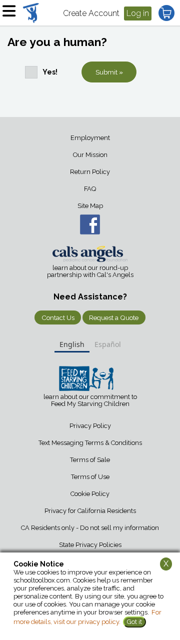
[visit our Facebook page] (90, 224)
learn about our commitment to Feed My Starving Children (90, 401)
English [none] (72, 344)
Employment (90, 138)
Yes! (50, 72)
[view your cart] (166, 13)
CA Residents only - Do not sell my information (90, 528)
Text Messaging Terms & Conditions (90, 442)
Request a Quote (113, 318)
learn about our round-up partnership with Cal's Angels (90, 271)
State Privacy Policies (90, 544)
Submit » (109, 72)
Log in (137, 13)
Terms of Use (90, 476)
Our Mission (90, 154)
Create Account (91, 13)
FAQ (90, 188)
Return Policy (90, 172)
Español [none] (107, 344)
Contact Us (58, 318)
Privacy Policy (90, 426)
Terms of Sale (90, 460)
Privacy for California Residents (90, 510)
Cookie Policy (90, 494)
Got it (134, 622)
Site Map (90, 206)
